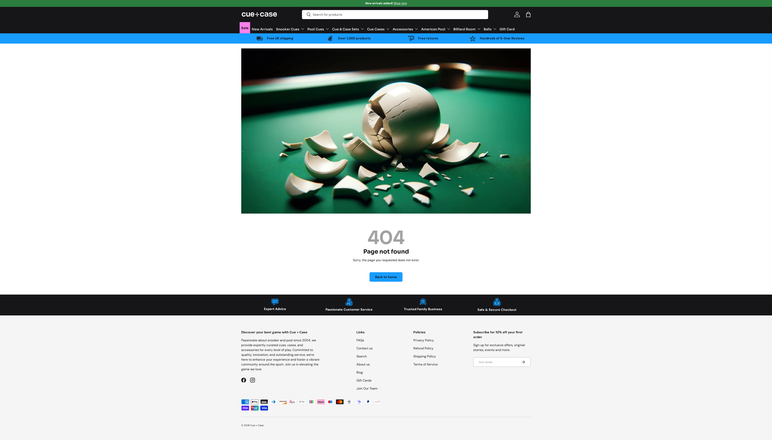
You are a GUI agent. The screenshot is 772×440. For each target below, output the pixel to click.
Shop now (400, 3)
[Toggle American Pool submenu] (448, 29)
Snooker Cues (287, 29)
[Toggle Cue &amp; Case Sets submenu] (362, 29)
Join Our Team (367, 388)
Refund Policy (423, 348)
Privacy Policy (423, 340)
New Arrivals (262, 29)
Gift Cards (364, 380)
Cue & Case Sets (345, 29)
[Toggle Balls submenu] (494, 29)
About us (363, 364)
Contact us (364, 348)
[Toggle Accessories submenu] (416, 29)
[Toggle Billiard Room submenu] (478, 29)
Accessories (403, 29)
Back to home (386, 277)
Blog (359, 372)
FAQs (360, 340)
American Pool (433, 29)
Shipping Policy (424, 356)
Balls (488, 29)
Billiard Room (464, 29)
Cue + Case (257, 425)
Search (361, 356)
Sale (244, 27)
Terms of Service (425, 364)
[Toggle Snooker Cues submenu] (302, 29)
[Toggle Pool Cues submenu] (327, 29)
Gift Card (507, 29)
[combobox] (395, 14)
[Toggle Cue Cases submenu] (387, 29)
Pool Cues (315, 29)
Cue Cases (376, 29)
